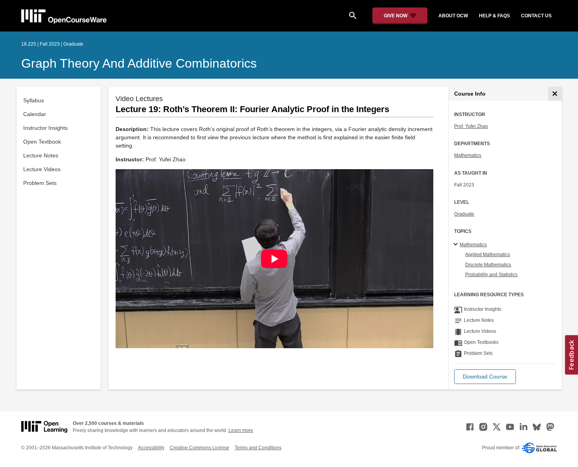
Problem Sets (40, 183)
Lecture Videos (42, 169)
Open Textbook (42, 141)
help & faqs (494, 15)
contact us (536, 15)
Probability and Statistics (491, 274)
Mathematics (467, 155)
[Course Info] (555, 94)
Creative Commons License (199, 447)
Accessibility (151, 447)
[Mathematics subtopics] (456, 245)
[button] (485, 376)
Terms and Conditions (258, 447)
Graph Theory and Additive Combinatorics (139, 63)
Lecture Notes (40, 155)
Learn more (240, 430)
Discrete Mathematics (488, 265)
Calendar (34, 114)
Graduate (464, 214)
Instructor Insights (45, 128)
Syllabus (33, 100)
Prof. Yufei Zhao (471, 126)
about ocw (453, 15)
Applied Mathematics (487, 254)
